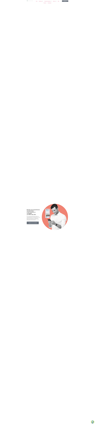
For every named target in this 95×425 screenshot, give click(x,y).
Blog (58, 1)
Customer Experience (47, 1)
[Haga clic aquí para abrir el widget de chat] (92, 422)
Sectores (54, 1)
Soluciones (40, 1)
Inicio (36, 1)
